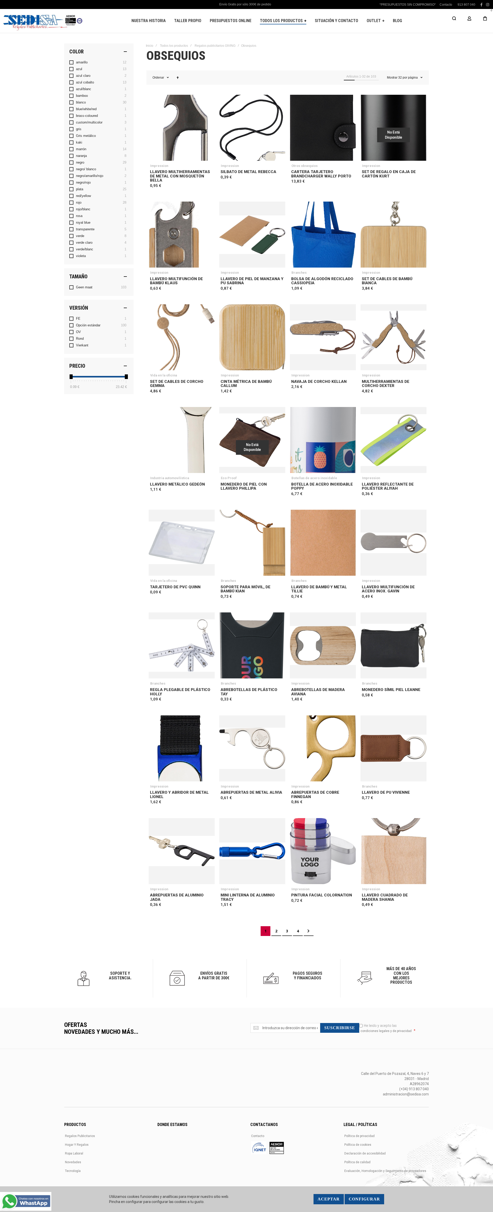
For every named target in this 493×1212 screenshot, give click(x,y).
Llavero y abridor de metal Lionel (179, 794)
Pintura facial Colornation (321, 895)
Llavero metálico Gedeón (177, 484)
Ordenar (158, 77)
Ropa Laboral (74, 1153)
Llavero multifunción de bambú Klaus (176, 281)
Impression (159, 166)
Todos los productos (174, 46)
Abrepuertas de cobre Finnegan (315, 794)
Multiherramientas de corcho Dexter (385, 383)
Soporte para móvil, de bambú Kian (245, 589)
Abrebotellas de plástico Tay (249, 691)
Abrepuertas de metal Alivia (251, 792)
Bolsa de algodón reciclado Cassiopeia (322, 281)
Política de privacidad (359, 1136)
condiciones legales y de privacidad (386, 1031)
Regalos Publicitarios (80, 1136)
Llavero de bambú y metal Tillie (319, 589)
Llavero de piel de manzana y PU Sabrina (252, 281)
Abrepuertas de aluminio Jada (177, 897)
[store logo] (42, 21)
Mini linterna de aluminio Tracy (248, 897)
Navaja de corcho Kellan (319, 381)
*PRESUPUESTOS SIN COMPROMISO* (408, 4)
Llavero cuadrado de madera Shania (385, 897)
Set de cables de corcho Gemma (176, 383)
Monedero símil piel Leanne (391, 689)
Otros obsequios (304, 166)
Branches (299, 272)
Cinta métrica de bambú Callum (246, 383)
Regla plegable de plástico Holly (180, 691)
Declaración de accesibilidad (365, 1153)
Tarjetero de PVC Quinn (175, 587)
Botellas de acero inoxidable (314, 478)
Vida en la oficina (163, 375)
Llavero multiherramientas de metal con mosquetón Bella (180, 176)
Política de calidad (357, 1162)
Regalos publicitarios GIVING (215, 46)
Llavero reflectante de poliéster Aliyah (388, 486)
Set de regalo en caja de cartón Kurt (389, 173)
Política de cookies (357, 1145)
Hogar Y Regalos (77, 1145)
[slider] (70, 376)
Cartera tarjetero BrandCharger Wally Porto (321, 173)
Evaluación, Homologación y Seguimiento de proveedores (385, 1171)
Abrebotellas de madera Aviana (318, 691)
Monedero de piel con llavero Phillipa (244, 486)
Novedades (73, 1162)
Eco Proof (229, 478)
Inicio (149, 46)
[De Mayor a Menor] (177, 77)
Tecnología (73, 1171)
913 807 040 (466, 4)
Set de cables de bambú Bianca (387, 281)
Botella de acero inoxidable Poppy (322, 486)
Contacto (446, 4)
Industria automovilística (169, 478)
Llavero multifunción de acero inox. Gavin (388, 589)
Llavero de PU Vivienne (386, 792)
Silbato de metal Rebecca (248, 171)
